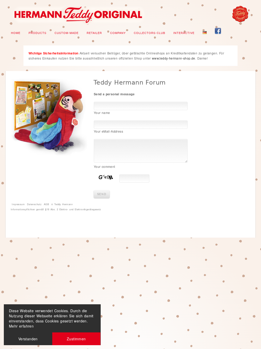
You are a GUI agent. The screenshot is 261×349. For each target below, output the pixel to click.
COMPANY (118, 33)
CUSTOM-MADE (67, 33)
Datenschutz (34, 204)
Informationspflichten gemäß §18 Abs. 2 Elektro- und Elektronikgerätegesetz (56, 209)
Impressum (18, 204)
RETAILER (94, 33)
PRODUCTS (37, 33)
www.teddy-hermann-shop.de (173, 58)
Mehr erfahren (21, 326)
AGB (46, 204)
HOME (15, 33)
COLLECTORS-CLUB (149, 33)
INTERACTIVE (183, 33)
